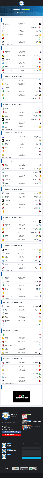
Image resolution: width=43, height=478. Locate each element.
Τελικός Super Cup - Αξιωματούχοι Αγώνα (33, 427)
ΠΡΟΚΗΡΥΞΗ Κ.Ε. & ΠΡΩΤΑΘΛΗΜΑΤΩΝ (13, 455)
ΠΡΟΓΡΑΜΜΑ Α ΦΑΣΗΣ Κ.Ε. (31, 415)
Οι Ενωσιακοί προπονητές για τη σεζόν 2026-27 (13, 445)
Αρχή (17, 12)
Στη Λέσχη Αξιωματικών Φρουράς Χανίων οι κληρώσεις (13, 450)
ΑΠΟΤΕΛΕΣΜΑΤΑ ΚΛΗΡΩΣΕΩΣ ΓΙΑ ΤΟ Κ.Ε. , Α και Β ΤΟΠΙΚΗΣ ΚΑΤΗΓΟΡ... (34, 421)
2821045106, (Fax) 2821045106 (8, 429)
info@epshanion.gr (7, 427)
